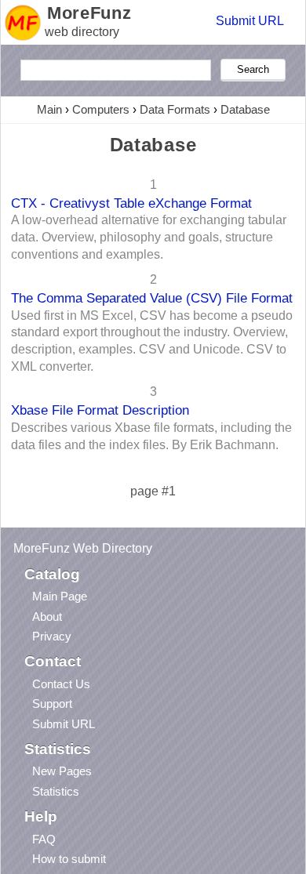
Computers (100, 109)
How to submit (69, 858)
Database (245, 109)
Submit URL (250, 20)
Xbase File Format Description (100, 410)
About (47, 616)
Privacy (51, 636)
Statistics (55, 791)
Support (52, 703)
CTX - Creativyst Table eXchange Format (131, 203)
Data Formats (175, 109)
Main (49, 109)
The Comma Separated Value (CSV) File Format (152, 298)
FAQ (44, 839)
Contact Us (61, 684)
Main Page (59, 596)
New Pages (62, 771)
